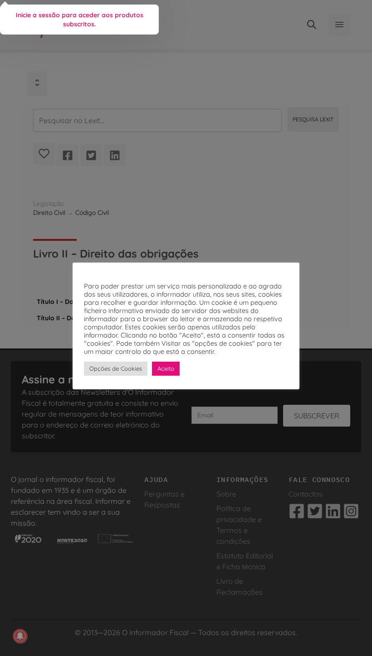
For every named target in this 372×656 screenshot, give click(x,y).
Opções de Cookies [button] (115, 368)
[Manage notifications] (20, 636)
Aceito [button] (165, 368)
